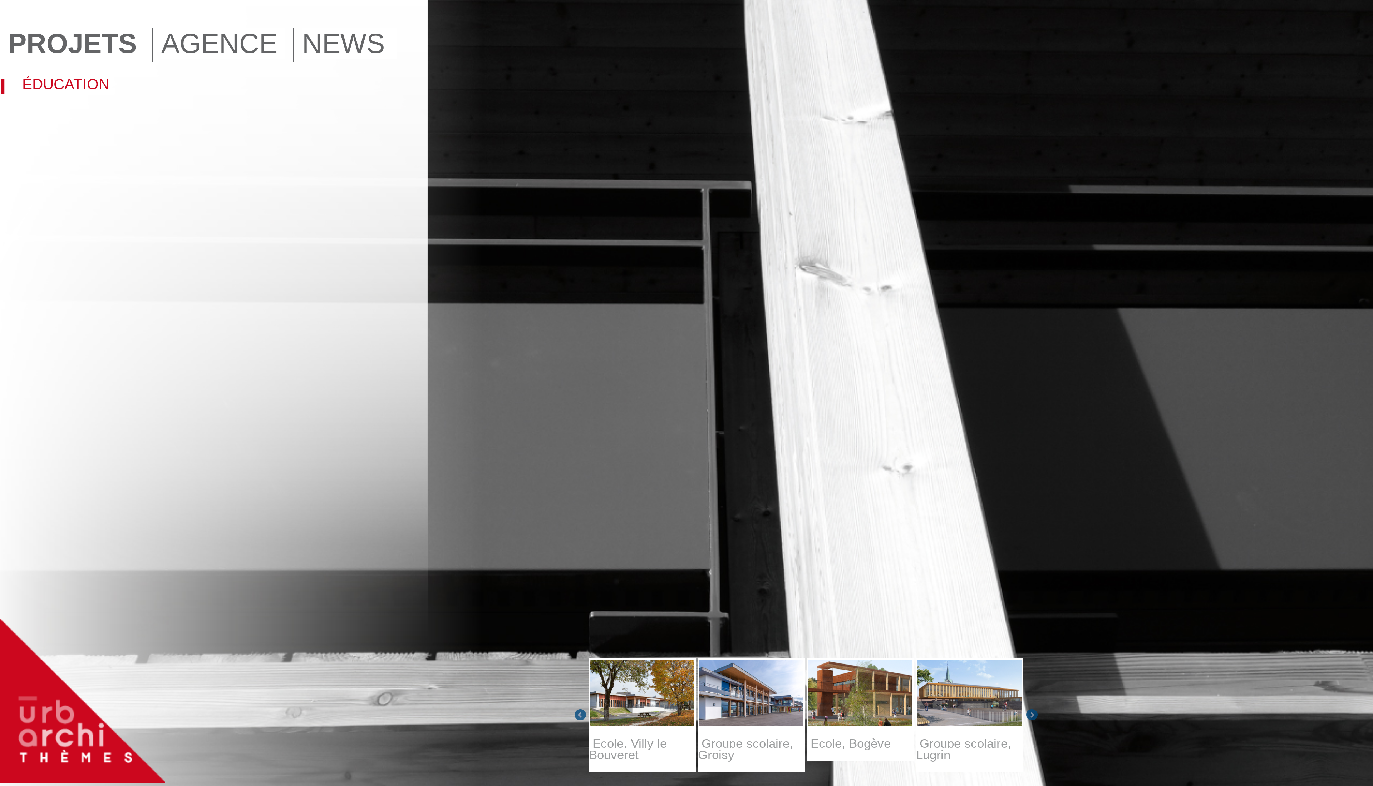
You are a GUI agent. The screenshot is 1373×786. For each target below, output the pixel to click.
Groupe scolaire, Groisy (745, 749)
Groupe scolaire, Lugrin (963, 749)
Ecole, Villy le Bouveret (628, 749)
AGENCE (219, 43)
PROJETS (72, 43)
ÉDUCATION (65, 84)
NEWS (343, 43)
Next (1032, 715)
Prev (580, 715)
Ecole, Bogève (849, 743)
